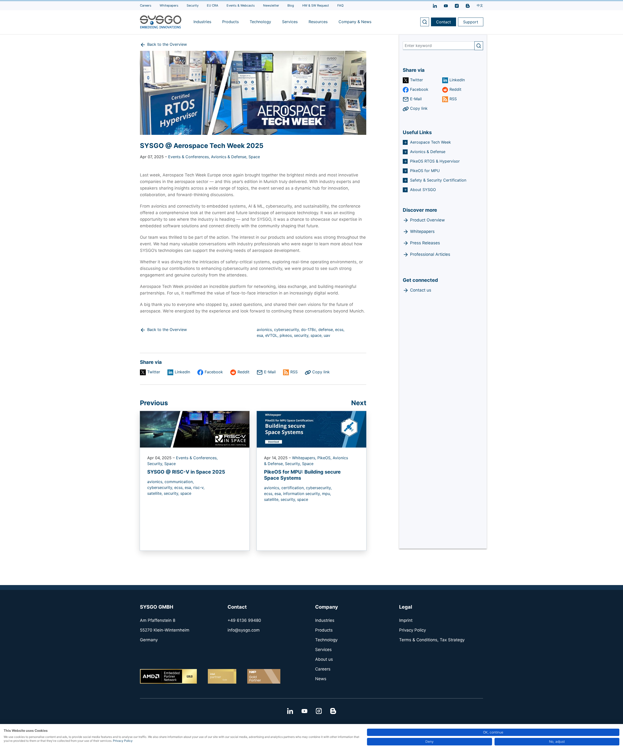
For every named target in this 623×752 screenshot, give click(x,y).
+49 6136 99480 (244, 620)
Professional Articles (430, 254)
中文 (480, 5)
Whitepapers (422, 231)
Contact (443, 21)
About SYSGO (423, 189)
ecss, (339, 329)
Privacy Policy (123, 741)
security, (302, 335)
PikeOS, (325, 457)
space (185, 493)
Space (254, 156)
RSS (294, 371)
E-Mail (270, 371)
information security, (302, 493)
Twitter (153, 371)
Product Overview (427, 220)
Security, (155, 463)
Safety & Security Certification (438, 180)
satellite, (155, 493)
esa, (261, 335)
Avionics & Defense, (229, 156)
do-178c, (309, 329)
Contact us (420, 290)
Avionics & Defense (427, 151)
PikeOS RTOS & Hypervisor (435, 161)
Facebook (214, 371)
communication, (179, 481)
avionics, (265, 329)
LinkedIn (182, 371)
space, (317, 335)
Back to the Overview (167, 44)
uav (327, 335)
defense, (326, 329)
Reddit (243, 371)
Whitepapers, (304, 457)
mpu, (326, 493)
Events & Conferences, (189, 156)
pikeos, (287, 335)
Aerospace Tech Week (430, 142)
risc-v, (198, 487)
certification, (293, 487)
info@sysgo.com (244, 630)
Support (470, 21)
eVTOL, (272, 335)
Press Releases (425, 242)
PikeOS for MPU (425, 170)
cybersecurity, (287, 329)
